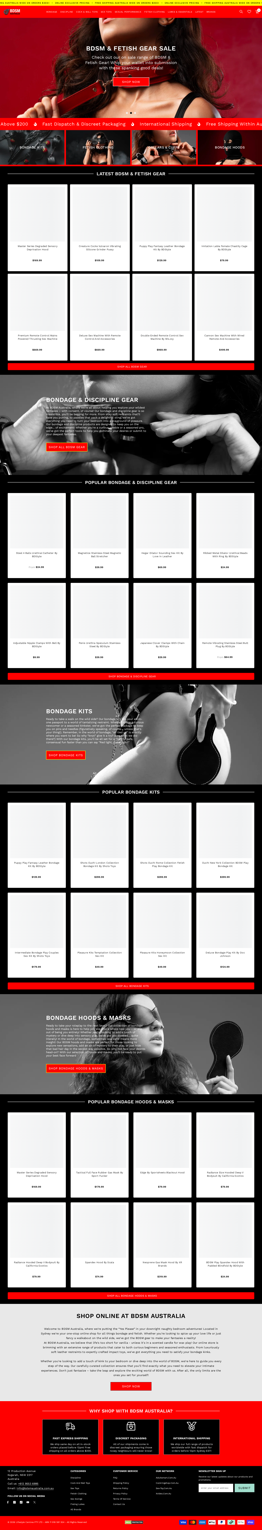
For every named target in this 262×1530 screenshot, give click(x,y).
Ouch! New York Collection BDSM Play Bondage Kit (225, 864)
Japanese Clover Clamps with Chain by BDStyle (162, 645)
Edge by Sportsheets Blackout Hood (162, 1172)
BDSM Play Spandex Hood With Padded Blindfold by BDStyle (225, 1264)
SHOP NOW (131, 1386)
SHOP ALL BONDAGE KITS (132, 985)
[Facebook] (8, 1502)
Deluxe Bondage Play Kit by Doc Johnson (225, 954)
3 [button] (135, 113)
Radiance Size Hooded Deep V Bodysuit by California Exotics (225, 1174)
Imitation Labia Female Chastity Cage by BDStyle (224, 248)
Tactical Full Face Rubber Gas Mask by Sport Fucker (99, 1174)
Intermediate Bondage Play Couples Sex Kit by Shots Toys (37, 954)
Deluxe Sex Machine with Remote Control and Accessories (100, 337)
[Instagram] (14, 1502)
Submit (244, 1488)
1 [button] (127, 113)
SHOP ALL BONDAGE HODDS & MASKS (132, 1295)
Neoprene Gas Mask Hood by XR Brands (162, 1264)
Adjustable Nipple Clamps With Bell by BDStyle (36, 645)
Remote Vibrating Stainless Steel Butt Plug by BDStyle (225, 645)
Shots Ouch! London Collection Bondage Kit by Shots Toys (99, 864)
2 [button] (131, 113)
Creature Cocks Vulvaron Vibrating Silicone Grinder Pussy (100, 248)
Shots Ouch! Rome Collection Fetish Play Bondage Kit (162, 864)
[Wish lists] (249, 11)
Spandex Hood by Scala (99, 1262)
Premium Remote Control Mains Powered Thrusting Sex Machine (37, 337)
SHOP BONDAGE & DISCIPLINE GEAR (132, 676)
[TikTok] (21, 1502)
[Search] (241, 12)
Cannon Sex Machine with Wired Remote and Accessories (224, 337)
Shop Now (131, 82)
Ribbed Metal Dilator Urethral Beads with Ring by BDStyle (225, 555)
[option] (131, 68)
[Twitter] (34, 1502)
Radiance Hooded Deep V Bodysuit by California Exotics (37, 1264)
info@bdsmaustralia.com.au (35, 1488)
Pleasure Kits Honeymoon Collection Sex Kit (162, 954)
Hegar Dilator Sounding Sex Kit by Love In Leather (162, 555)
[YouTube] (28, 1502)
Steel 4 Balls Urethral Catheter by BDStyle (36, 555)
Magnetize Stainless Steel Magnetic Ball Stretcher (99, 555)
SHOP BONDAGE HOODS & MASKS (76, 1068)
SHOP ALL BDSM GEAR (132, 366)
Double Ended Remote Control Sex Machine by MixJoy (162, 337)
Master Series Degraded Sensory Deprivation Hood (38, 248)
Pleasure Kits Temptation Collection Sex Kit (99, 954)
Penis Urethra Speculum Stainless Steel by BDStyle (99, 645)
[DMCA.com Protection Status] (134, 1522)
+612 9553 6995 (28, 1483)
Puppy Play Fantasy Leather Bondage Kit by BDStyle (162, 248)
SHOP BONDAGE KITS (66, 755)
